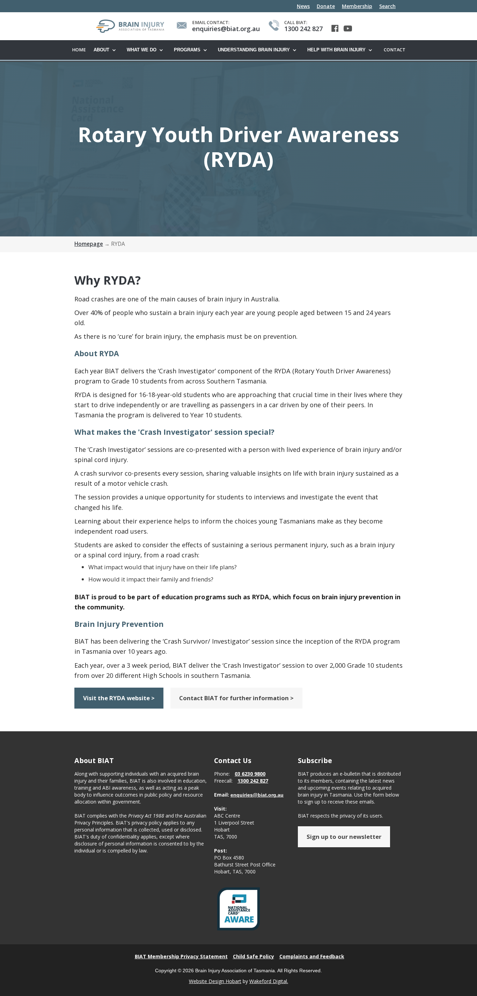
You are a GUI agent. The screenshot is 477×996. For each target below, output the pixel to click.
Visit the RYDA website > (119, 698)
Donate (326, 6)
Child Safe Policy (253, 956)
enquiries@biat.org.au (257, 795)
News (303, 6)
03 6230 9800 (250, 773)
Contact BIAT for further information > (236, 698)
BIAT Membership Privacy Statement (181, 956)
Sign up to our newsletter (344, 837)
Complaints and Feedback (311, 956)
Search (387, 6)
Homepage (88, 244)
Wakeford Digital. (268, 981)
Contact (394, 50)
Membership (357, 6)
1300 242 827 (252, 780)
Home (79, 50)
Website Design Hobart (215, 981)
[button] (106, 50)
